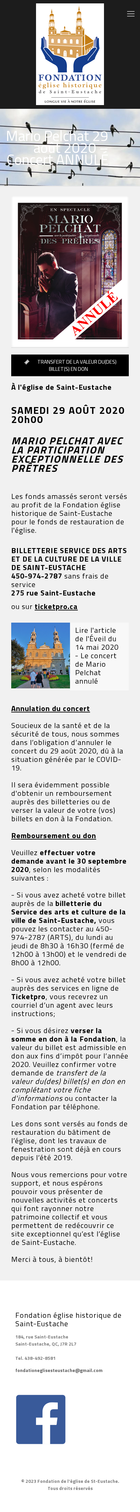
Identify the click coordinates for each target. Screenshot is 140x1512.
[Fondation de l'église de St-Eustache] (70, 54)
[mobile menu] (131, 13)
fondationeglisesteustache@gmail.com (59, 1370)
